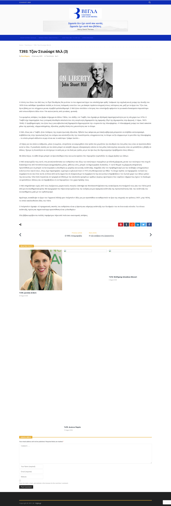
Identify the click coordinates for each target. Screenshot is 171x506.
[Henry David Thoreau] (85, 26)
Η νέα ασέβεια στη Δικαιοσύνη (101, 234)
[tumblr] (126, 224)
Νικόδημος (25, 56)
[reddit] (132, 224)
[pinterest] (120, 224)
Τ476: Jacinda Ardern (27, 293)
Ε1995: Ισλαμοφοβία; (73, 234)
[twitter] (143, 224)
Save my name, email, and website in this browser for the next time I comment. (43, 483)
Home (21, 45)
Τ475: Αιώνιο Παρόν (72, 427)
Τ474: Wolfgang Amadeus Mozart (123, 277)
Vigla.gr (38, 503)
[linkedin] (137, 224)
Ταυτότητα (28, 45)
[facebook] (149, 224)
